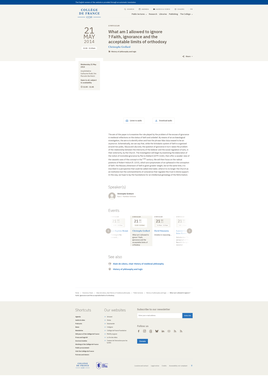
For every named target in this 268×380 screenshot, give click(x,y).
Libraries (163, 14)
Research (153, 14)
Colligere (110, 327)
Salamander (111, 324)
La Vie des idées (112, 337)
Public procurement (82, 348)
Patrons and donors (82, 355)
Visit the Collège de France (84, 351)
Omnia (109, 320)
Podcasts (78, 324)
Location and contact (141, 366)
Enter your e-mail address (147, 315)
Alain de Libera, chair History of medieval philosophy (138, 263)
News (77, 327)
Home (77, 293)
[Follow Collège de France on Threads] (150, 331)
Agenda (145, 9)
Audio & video (163, 9)
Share (188, 56)
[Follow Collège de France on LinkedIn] (162, 331)
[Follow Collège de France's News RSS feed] (175, 331)
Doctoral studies (81, 341)
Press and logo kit (81, 337)
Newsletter (79, 330)
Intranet (109, 317)
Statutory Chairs (87, 293)
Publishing (173, 14)
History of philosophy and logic (123, 52)
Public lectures (138, 293)
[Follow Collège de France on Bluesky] (156, 331)
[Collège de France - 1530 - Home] (89, 13)
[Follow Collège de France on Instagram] (144, 331)
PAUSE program (112, 334)
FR (191, 9)
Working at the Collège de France (86, 344)
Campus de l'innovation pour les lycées (117, 342)
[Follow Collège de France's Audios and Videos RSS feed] (181, 331)
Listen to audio (136, 121)
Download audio (165, 121)
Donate (142, 341)
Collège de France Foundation (116, 330)
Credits (164, 366)
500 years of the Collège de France (87, 334)
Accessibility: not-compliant (178, 366)
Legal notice (155, 366)
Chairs (180, 9)
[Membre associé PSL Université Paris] (102, 365)
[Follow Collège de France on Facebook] (138, 331)
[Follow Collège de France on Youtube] (169, 331)
